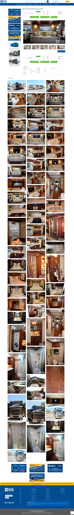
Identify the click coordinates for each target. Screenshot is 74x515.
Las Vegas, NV (62, 488)
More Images (61, 51)
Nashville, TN (33, 495)
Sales (20, 491)
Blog (44, 4)
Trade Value (54, 17)
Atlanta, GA (33, 488)
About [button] (51, 4)
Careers (20, 503)
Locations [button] (55, 4)
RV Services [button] (35, 4)
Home (20, 489)
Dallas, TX (48, 488)
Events (20, 497)
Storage (20, 494)
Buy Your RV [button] (18, 4)
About (20, 500)
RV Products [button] (29, 4)
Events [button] (47, 4)
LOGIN (68, 1)
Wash (20, 495)
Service (20, 492)
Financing (20, 498)
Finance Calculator (45, 17)
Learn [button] (40, 4)
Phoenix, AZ (48, 495)
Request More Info (35, 17)
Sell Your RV (24, 4)
